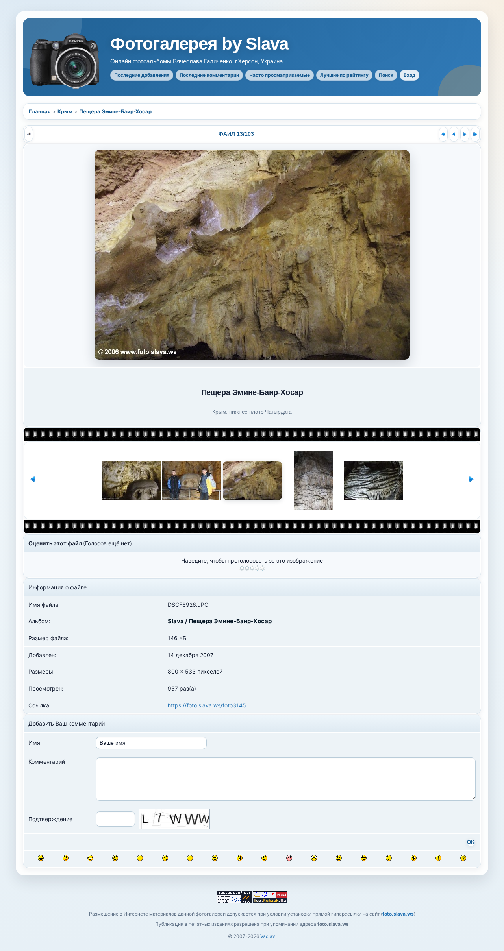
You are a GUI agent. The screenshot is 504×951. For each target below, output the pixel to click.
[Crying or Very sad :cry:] (190, 858)
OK (470, 842)
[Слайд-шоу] (28, 134)
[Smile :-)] (115, 858)
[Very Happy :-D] (90, 858)
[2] (247, 568)
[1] (242, 568)
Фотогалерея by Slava (199, 44)
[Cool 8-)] (215, 858)
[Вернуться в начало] (443, 134)
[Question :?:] (463, 858)
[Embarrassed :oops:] (289, 858)
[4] (257, 568)
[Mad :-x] (339, 858)
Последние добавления (141, 75)
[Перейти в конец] (475, 134)
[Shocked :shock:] (314, 858)
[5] (262, 568)
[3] (252, 568)
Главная (40, 111)
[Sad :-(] (165, 858)
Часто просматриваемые (279, 75)
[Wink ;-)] (389, 858)
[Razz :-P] (66, 858)
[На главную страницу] (65, 61)
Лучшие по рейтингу (344, 75)
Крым (64, 111)
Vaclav (267, 936)
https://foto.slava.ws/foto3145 (207, 705)
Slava (176, 621)
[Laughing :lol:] (41, 858)
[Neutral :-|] (140, 858)
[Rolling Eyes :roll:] (364, 858)
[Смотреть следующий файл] (464, 134)
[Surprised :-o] (240, 858)
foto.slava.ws (398, 914)
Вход (409, 75)
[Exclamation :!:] (438, 858)
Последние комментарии (209, 75)
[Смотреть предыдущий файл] (454, 134)
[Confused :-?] (264, 858)
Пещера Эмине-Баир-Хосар (115, 111)
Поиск (386, 75)
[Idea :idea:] (414, 858)
